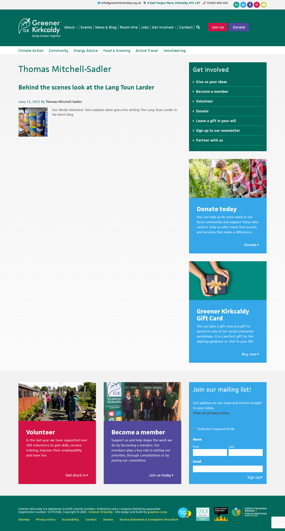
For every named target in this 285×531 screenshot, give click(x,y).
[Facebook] (250, 5)
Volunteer (204, 101)
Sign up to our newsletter (218, 130)
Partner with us (209, 140)
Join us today (160, 475)
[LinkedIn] (243, 5)
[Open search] (197, 27)
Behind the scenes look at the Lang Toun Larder (86, 87)
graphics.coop (157, 512)
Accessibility (70, 519)
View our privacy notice (211, 413)
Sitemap (23, 519)
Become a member (212, 91)
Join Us (218, 27)
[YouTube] (264, 5)
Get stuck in (76, 475)
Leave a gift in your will (216, 120)
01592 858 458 (217, 3)
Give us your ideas (211, 81)
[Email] (236, 5)
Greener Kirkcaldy (39, 26)
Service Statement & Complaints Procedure (149, 519)
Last (231, 447)
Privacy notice (45, 519)
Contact (91, 519)
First (196, 447)
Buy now (249, 354)
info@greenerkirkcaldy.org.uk (121, 3)
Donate (239, 27)
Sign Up (253, 477)
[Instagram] (257, 5)
